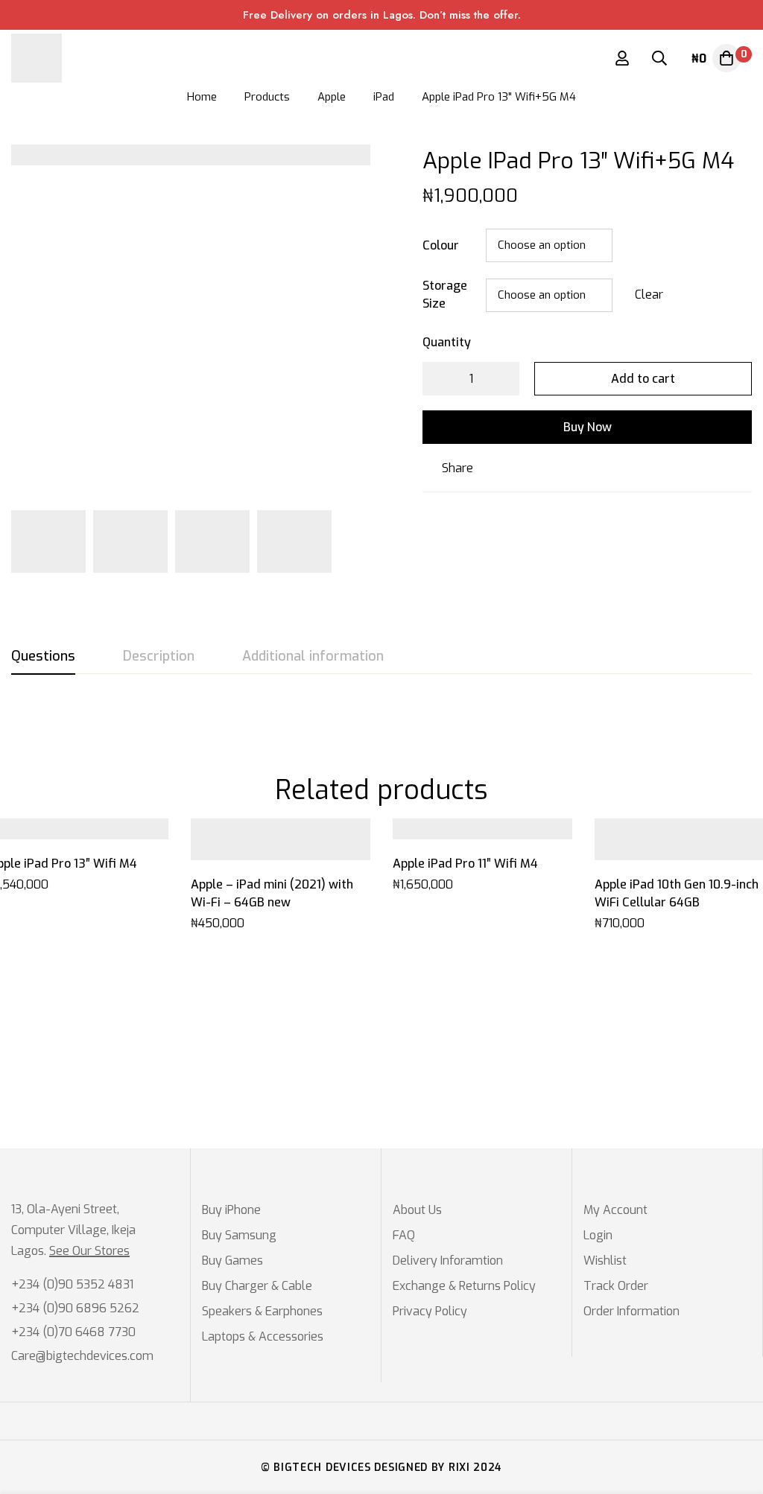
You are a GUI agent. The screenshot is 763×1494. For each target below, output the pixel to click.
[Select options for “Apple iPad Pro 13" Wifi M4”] (62, 834)
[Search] (659, 58)
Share (457, 468)
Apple (331, 96)
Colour (440, 245)
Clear (649, 294)
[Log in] (622, 58)
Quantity (446, 342)
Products (267, 96)
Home (202, 96)
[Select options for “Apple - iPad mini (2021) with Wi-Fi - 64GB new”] (264, 854)
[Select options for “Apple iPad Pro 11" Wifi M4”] (466, 834)
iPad (383, 96)
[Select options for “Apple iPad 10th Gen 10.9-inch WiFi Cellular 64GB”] (668, 854)
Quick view (96, 834)
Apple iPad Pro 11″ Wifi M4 (465, 863)
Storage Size (444, 294)
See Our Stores (89, 1251)
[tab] (43, 656)
